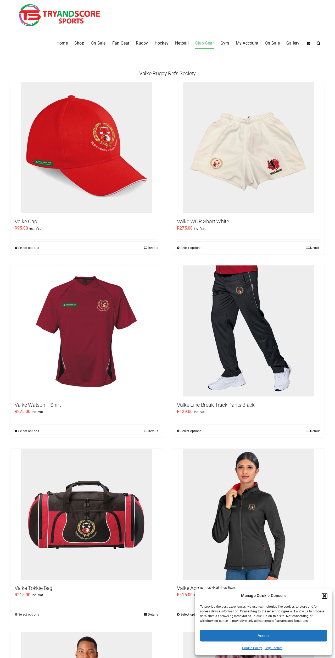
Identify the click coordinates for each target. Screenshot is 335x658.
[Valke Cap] (86, 147)
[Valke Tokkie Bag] (86, 514)
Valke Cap (26, 221)
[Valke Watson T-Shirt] (86, 330)
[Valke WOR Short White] (248, 147)
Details (153, 248)
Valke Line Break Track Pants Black (216, 405)
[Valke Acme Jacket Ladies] (248, 514)
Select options (28, 248)
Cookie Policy (252, 648)
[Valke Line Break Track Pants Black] (248, 330)
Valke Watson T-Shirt (38, 405)
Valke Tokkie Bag (33, 588)
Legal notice (273, 648)
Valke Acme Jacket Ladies (206, 588)
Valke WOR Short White (203, 221)
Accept (264, 635)
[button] (324, 596)
